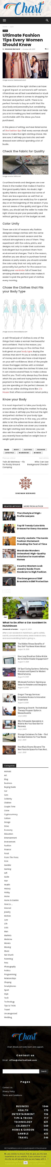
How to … (8, 904)
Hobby (7, 892)
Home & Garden (11, 900)
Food (6, 853)
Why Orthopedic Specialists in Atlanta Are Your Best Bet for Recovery (30, 723)
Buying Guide (10, 787)
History (7, 888)
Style (12, 27)
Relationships (10, 978)
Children (7, 802)
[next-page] (8, 591)
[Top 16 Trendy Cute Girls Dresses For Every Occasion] (9, 528)
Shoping (7, 982)
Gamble (7, 865)
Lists (6, 927)
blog (6, 779)
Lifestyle (9, 453)
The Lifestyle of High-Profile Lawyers (29, 515)
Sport (6, 990)
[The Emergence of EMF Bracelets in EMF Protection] (9, 581)
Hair (6, 880)
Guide (6, 877)
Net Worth (8, 955)
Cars (6, 795)
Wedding (8, 1017)
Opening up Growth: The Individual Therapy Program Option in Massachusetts (32, 710)
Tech (6, 998)
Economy (8, 830)
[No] (47, 1159)
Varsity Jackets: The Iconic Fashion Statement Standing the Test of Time (32, 541)
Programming (10, 974)
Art (5, 775)
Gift (5, 873)
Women (37, 453)
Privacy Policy (9, 1091)
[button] (4, 20)
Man (6, 931)
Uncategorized (10, 1013)
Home (5, 27)
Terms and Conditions (12, 1095)
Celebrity (8, 798)
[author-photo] (25, 489)
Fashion (41, 450)
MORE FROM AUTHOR (33, 506)
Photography (10, 966)
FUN (6, 861)
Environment (9, 841)
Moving (7, 947)
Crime (6, 810)
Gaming (7, 869)
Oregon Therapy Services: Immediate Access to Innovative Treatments (32, 697)
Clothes (28, 450)
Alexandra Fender (10, 629)
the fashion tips (13, 130)
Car (5, 617)
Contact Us (7, 1087)
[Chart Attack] (25, 8)
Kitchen (7, 916)
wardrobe (20, 270)
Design (7, 822)
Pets (6, 962)
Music (6, 951)
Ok (25, 1163)
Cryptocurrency (11, 814)
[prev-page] (4, 591)
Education (8, 834)
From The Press (11, 857)
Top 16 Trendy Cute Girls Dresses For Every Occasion (32, 527)
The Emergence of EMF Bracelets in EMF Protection (32, 580)
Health (7, 884)
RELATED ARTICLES (12, 506)
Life (5, 923)
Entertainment (10, 838)
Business (8, 783)
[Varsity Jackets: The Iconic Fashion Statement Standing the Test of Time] (9, 541)
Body (16, 450)
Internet (7, 908)
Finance (7, 849)
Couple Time (9, 806)
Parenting (8, 959)
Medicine (8, 939)
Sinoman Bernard (12, 49)
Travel (7, 1009)
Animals (7, 771)
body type (27, 351)
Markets (7, 935)
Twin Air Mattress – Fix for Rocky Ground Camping (14, 464)
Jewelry (7, 912)
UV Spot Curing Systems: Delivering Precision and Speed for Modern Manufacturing (33, 671)
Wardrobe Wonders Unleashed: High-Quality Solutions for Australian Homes (31, 555)
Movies (7, 943)
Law (6, 919)
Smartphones (10, 986)
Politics (7, 970)
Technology (9, 1001)
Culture (7, 818)
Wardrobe (24, 453)
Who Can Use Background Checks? (37, 463)
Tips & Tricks (10, 1005)
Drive (6, 826)
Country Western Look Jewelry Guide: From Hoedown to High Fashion (31, 568)
